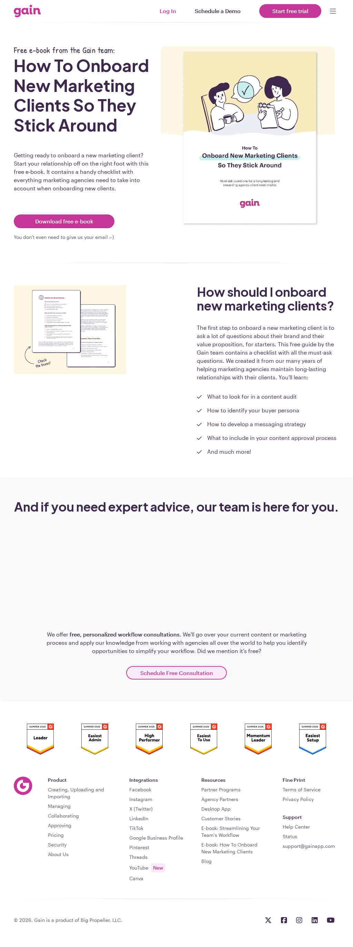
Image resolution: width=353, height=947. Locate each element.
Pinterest (139, 847)
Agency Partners (219, 799)
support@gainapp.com (309, 846)
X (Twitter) (141, 809)
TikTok (136, 828)
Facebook (140, 789)
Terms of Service (302, 789)
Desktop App (216, 809)
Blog (206, 861)
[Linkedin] (315, 920)
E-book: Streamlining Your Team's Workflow (230, 831)
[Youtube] (331, 920)
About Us (58, 854)
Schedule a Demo (218, 11)
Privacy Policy (298, 799)
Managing (59, 806)
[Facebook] (284, 920)
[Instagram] (299, 920)
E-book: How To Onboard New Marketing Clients (229, 848)
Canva (136, 878)
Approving (59, 825)
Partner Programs (221, 789)
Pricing (56, 835)
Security (57, 845)
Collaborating (63, 816)
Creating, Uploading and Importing (76, 793)
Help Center (296, 827)
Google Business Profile (156, 838)
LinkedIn (138, 818)
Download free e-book (64, 221)
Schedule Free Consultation (176, 673)
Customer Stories (221, 818)
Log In (168, 11)
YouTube (146, 868)
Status (290, 836)
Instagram (140, 799)
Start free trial (290, 11)
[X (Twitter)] (268, 920)
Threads (138, 857)
